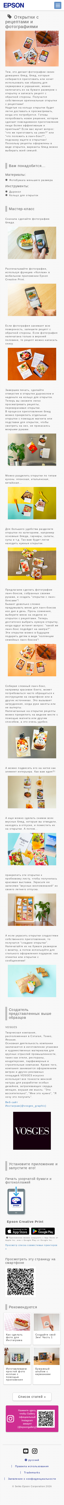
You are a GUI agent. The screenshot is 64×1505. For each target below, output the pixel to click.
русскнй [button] (33, 1460)
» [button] (32, 1397)
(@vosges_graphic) (25, 1105)
